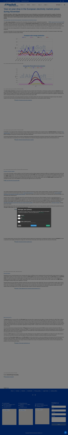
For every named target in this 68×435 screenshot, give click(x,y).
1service (23, 216)
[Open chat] (65, 432)
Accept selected (33, 225)
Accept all (48, 225)
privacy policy (41, 212)
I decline (19, 225)
